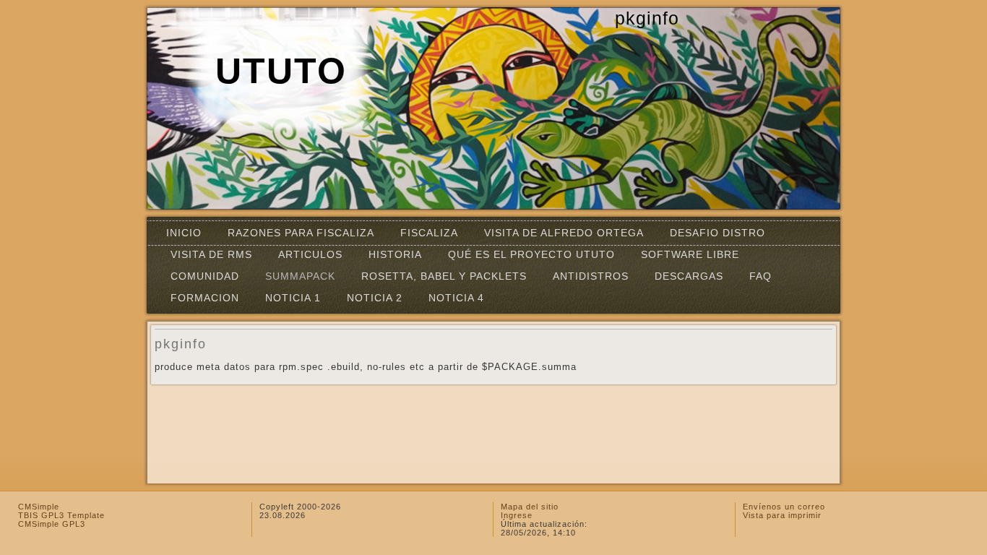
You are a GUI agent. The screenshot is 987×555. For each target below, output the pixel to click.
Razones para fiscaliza (301, 232)
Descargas (689, 276)
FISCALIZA (429, 232)
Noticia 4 (456, 298)
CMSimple (38, 506)
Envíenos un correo (784, 506)
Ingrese (517, 515)
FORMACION (205, 298)
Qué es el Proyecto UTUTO (531, 254)
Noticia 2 (374, 298)
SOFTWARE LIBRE (690, 254)
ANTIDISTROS (591, 276)
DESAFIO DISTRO (717, 232)
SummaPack (300, 276)
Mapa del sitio (530, 506)
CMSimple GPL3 (51, 524)
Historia (395, 254)
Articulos (310, 254)
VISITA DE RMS (211, 254)
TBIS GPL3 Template (61, 515)
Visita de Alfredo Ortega (564, 232)
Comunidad (205, 276)
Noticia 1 (293, 298)
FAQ (760, 276)
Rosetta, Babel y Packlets (444, 276)
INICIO (184, 232)
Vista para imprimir (782, 515)
